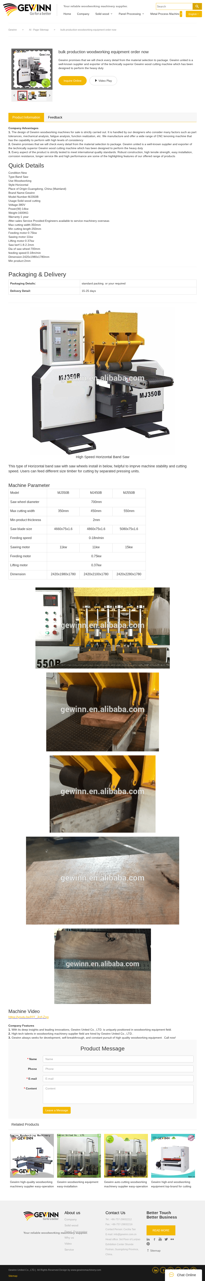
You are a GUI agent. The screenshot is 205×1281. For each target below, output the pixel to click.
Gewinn (12, 29)
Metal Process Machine (165, 13)
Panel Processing (130, 13)
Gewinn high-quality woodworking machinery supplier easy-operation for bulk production (32, 1184)
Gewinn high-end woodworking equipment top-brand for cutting (171, 1184)
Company (83, 13)
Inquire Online (72, 80)
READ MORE (161, 1230)
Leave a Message (56, 1110)
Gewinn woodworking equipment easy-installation (77, 1184)
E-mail (31, 1078)
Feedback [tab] (55, 117)
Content (30, 1088)
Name (32, 1059)
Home (67, 13)
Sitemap (155, 1250)
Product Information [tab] (26, 117)
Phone (32, 1068)
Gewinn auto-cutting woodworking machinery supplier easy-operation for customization (126, 1184)
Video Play (105, 80)
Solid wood (102, 13)
